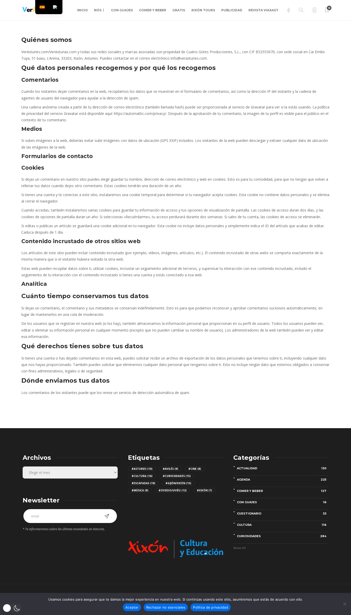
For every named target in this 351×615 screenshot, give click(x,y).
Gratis (178, 10)
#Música (140, 490)
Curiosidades (281, 536)
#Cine (194, 469)
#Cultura (142, 476)
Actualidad (281, 468)
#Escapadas (143, 483)
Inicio (82, 10)
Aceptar (131, 607)
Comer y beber (152, 10)
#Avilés (170, 469)
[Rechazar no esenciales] (344, 604)
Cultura (281, 525)
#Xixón (204, 490)
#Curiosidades (177, 476)
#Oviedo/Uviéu (173, 490)
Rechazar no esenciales (166, 607)
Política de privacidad (210, 607)
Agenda (281, 479)
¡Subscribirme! (107, 516)
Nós (97, 10)
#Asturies (142, 469)
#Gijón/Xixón (178, 483)
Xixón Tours (203, 10)
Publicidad (231, 10)
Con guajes (122, 10)
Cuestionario (281, 513)
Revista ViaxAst (263, 10)
